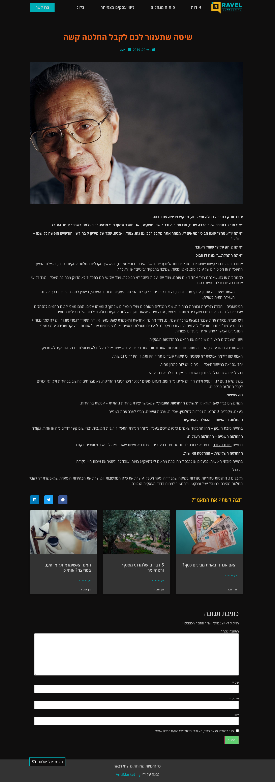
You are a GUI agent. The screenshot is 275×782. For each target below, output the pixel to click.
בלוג (80, 7)
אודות (196, 7)
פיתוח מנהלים (163, 7)
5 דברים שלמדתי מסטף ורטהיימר (143, 567)
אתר (236, 714)
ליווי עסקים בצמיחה (117, 7)
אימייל (234, 698)
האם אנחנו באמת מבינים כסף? (210, 565)
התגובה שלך (230, 631)
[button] (62, 499)
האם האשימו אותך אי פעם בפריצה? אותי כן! (67, 567)
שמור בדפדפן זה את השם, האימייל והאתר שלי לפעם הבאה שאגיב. (194, 731)
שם (235, 682)
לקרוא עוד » (231, 575)
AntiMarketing (128, 774)
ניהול (123, 49)
